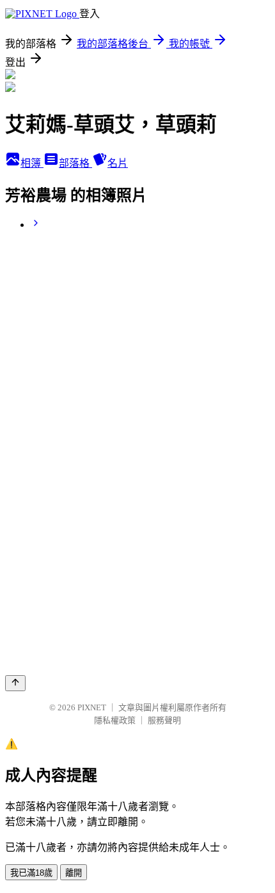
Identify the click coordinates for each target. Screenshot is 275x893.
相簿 (31, 163)
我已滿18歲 (31, 873)
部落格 (75, 163)
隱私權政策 (115, 720)
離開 (73, 873)
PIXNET (91, 707)
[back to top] (15, 683)
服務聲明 (164, 720)
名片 (117, 163)
